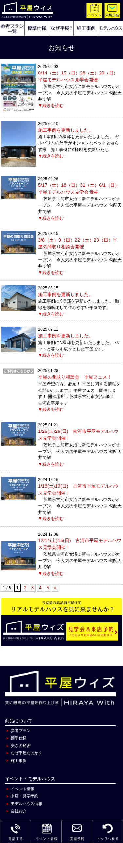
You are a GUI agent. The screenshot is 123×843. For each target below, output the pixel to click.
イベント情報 (22, 789)
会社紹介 (19, 811)
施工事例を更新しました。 (65, 130)
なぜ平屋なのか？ (26, 753)
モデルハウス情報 (26, 803)
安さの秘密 (21, 745)
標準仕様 (19, 738)
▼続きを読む (51, 105)
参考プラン (21, 730)
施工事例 (19, 760)
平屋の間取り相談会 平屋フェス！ (75, 377)
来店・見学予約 (24, 796)
